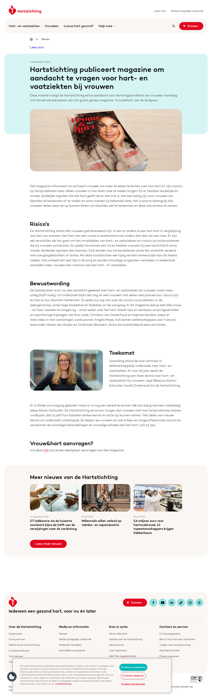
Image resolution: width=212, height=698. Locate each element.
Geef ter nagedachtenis (122, 656)
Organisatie (15, 633)
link (46, 450)
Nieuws (63, 633)
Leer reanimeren (118, 650)
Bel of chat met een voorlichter (177, 639)
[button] (12, 677)
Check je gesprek (169, 656)
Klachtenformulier (169, 650)
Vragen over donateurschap (175, 644)
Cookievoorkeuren (19, 650)
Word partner (116, 644)
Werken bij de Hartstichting (24, 644)
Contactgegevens (169, 633)
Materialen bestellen (70, 644)
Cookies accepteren (133, 667)
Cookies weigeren (133, 675)
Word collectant (118, 633)
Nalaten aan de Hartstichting (125, 639)
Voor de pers (16, 656)
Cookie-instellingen (133, 684)
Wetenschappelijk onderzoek (75, 639)
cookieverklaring (63, 683)
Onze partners (17, 639)
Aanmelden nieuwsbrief (72, 650)
